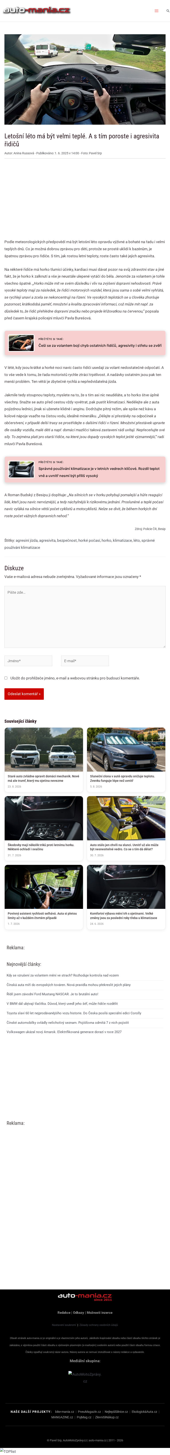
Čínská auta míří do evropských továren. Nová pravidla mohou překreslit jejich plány (69, 985)
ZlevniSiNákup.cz (107, 1417)
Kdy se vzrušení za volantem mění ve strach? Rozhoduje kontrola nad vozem (63, 975)
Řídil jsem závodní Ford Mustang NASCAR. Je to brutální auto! (52, 994)
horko (106, 540)
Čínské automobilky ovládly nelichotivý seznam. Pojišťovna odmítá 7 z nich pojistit (68, 1023)
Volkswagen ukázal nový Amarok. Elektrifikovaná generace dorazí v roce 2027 (64, 1032)
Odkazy (78, 1313)
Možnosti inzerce (99, 1313)
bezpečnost (67, 540)
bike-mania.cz (64, 1411)
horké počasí (89, 540)
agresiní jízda (27, 540)
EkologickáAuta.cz (144, 1411)
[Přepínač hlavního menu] (157, 11)
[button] (168, 11)
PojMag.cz (84, 1417)
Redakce (64, 1313)
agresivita (47, 540)
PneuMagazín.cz (89, 1411)
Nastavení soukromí (64, 1325)
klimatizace (122, 540)
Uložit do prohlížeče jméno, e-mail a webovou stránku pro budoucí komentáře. (75, 678)
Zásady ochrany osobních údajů (98, 1325)
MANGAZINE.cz (62, 1417)
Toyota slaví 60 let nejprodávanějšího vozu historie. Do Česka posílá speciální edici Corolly (74, 1013)
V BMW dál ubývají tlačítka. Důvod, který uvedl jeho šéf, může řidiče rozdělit (62, 1004)
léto (136, 540)
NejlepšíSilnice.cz (116, 1411)
